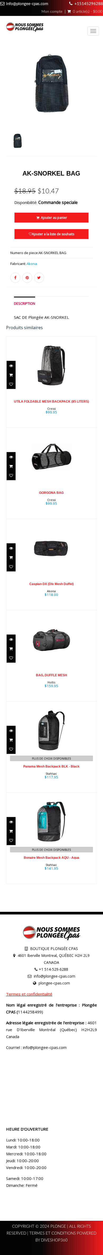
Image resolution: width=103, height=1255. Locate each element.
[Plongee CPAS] (25, 28)
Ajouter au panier (53, 217)
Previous (10, 107)
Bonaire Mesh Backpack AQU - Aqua (51, 858)
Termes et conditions (53, 1233)
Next (94, 107)
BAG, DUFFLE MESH (51, 675)
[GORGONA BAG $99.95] (51, 472)
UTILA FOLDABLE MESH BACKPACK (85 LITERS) (51, 401)
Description (24, 303)
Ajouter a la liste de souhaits (53, 234)
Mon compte (51, 12)
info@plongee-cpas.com (27, 4)
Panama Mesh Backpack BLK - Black (51, 766)
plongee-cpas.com (54, 983)
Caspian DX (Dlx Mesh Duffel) (51, 584)
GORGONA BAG (51, 493)
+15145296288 (88, 4)
